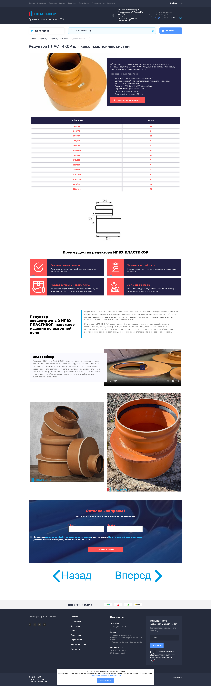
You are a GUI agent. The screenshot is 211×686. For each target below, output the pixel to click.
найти (71, 30)
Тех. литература (98, 3)
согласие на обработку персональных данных (68, 537)
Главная (32, 3)
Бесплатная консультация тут (128, 100)
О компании (41, 3)
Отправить (156, 645)
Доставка (53, 3)
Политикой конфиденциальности (125, 537)
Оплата (62, 3)
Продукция (71, 3)
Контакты (111, 3)
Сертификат (84, 3)
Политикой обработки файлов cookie (106, 675)
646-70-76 (165, 17)
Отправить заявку (105, 549)
